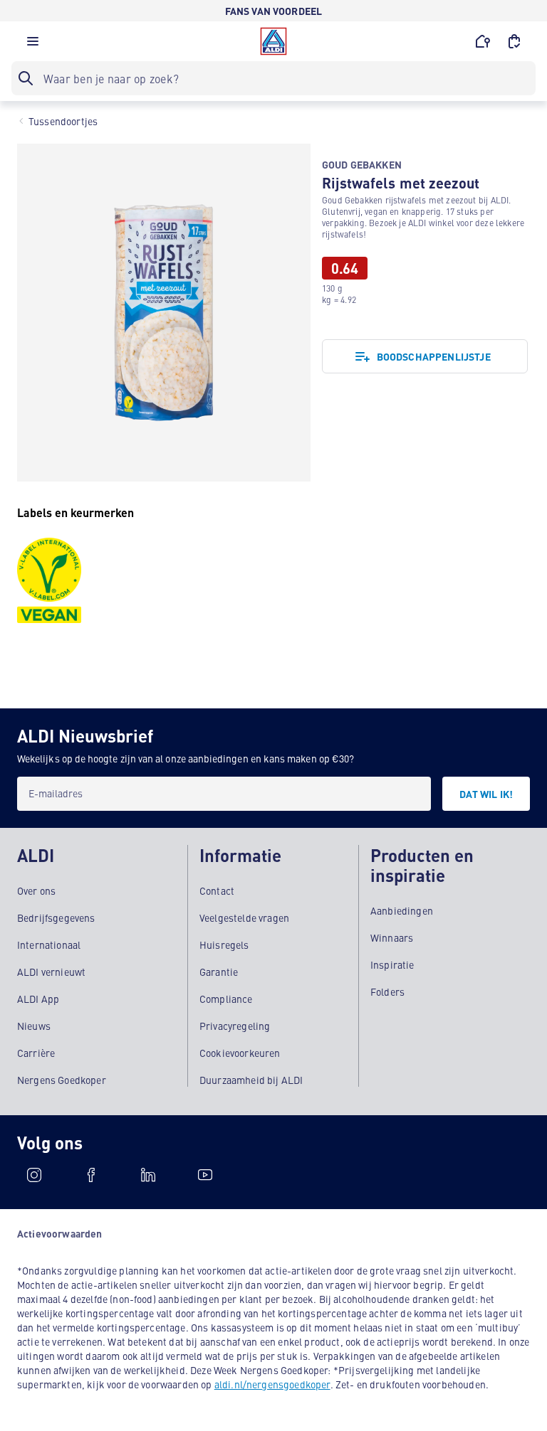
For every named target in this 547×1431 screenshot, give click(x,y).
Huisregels (224, 944)
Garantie (218, 971)
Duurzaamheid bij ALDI (251, 1080)
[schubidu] (91, 1175)
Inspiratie (392, 964)
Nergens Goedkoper (61, 1080)
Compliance (226, 998)
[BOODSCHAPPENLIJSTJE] (514, 41)
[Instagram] (34, 1175)
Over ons (36, 890)
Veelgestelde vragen (244, 917)
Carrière (36, 1053)
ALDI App (38, 998)
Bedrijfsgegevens (56, 917)
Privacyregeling (234, 1025)
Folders (387, 991)
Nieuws (34, 1025)
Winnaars (391, 937)
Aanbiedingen (401, 910)
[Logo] (273, 41)
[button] (32, 45)
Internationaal (48, 944)
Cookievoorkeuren (240, 1053)
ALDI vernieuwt (51, 971)
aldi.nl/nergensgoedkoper (272, 1384)
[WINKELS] (482, 41)
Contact (216, 890)
